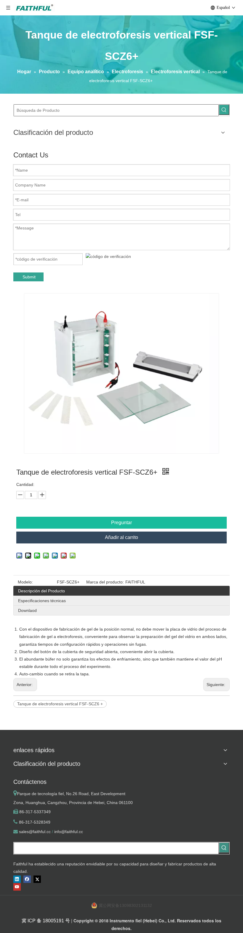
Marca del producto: (105, 582)
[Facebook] (27, 879)
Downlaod (27, 610)
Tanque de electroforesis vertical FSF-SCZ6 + (60, 703)
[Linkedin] (17, 879)
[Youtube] (17, 887)
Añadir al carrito (121, 537)
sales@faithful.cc (35, 831)
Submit (29, 277)
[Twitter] (37, 879)
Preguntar (121, 522)
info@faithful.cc (68, 831)
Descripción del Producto (41, 590)
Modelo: (25, 582)
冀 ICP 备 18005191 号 (46, 920)
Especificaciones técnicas (42, 600)
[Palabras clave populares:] (224, 109)
